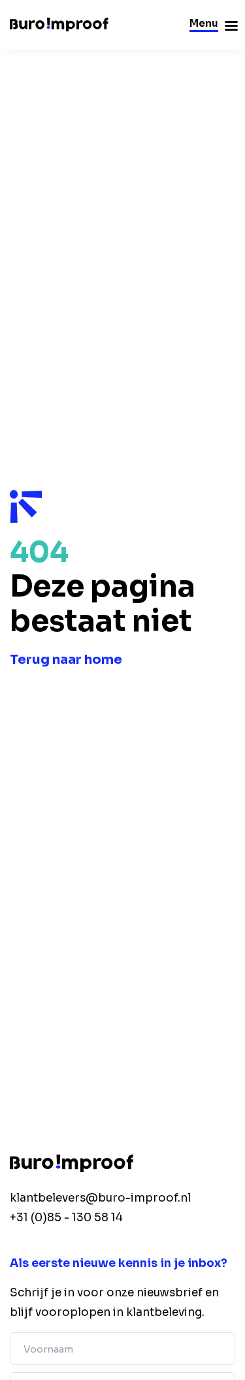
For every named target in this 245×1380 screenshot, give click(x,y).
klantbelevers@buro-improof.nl (100, 1198)
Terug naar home (66, 659)
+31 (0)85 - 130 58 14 (66, 1217)
